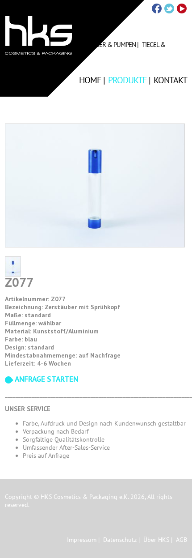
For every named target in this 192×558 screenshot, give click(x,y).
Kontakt (170, 80)
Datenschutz (120, 540)
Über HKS (156, 540)
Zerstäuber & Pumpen (104, 44)
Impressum (81, 540)
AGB (181, 540)
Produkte (127, 80)
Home (90, 80)
